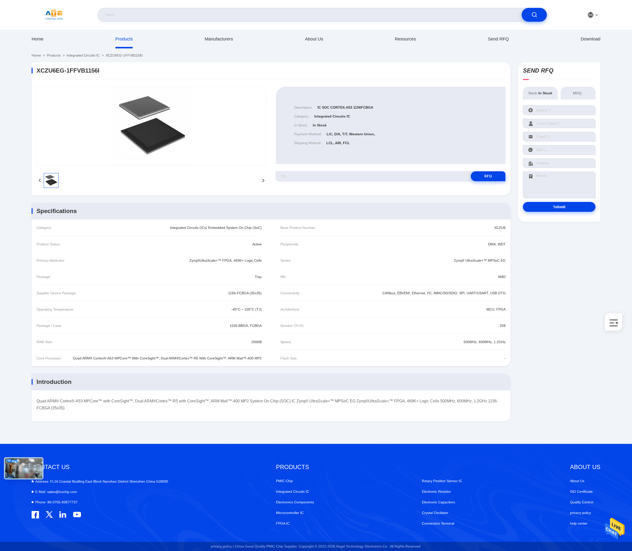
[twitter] (49, 514)
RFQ (488, 176)
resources (405, 39)
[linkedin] (62, 514)
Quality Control (581, 502)
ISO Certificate (581, 491)
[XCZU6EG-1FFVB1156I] (151, 126)
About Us (314, 39)
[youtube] (76, 514)
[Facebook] (35, 514)
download (590, 39)
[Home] (54, 15)
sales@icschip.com (56, 492)
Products (124, 39)
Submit (559, 207)
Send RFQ (498, 39)
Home (37, 39)
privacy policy (580, 513)
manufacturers (219, 39)
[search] (534, 15)
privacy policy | (222, 546)
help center (579, 523)
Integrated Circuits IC (83, 55)
